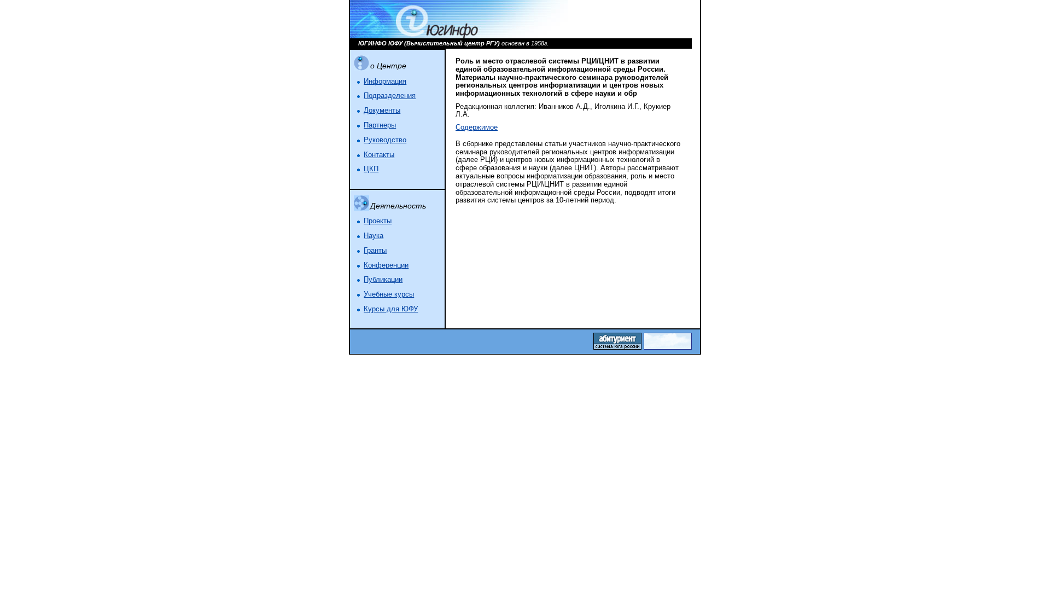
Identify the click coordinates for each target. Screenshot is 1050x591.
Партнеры (380, 125)
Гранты (375, 250)
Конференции (386, 265)
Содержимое (477, 127)
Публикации (383, 279)
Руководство (385, 140)
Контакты (379, 155)
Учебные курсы (389, 294)
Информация (385, 81)
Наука (373, 236)
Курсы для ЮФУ (391, 309)
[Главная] (459, 36)
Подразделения (390, 96)
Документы (382, 110)
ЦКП (371, 169)
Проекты (378, 221)
